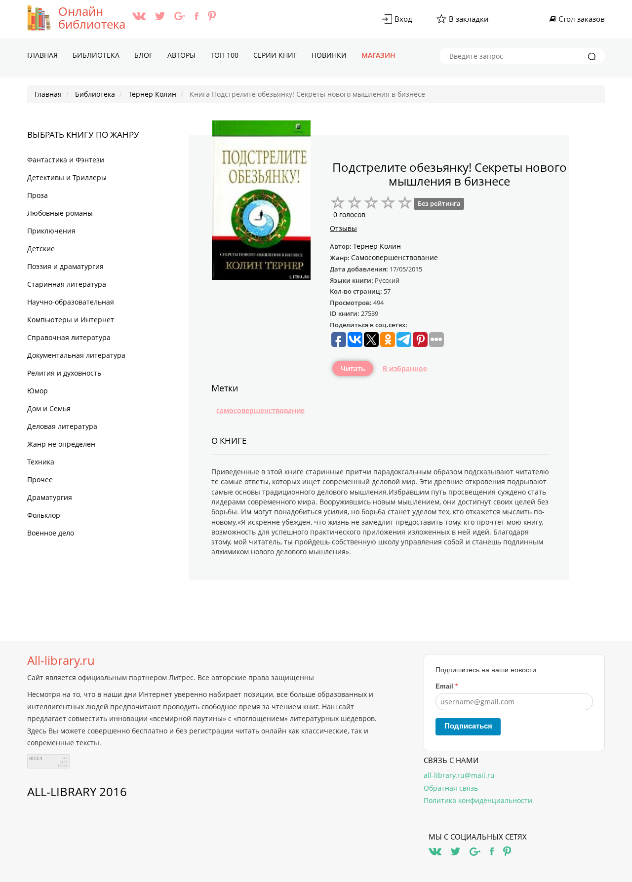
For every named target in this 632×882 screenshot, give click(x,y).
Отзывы (343, 228)
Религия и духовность (64, 373)
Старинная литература (66, 284)
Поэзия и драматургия (65, 266)
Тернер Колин (377, 246)
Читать (353, 368)
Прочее (40, 479)
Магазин (378, 55)
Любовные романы (60, 213)
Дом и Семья (49, 408)
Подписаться (468, 726)
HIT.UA (35, 758)
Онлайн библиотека (91, 18)
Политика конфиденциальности (478, 800)
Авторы (181, 55)
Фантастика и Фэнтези (65, 159)
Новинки (329, 55)
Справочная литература (69, 337)
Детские (41, 248)
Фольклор (43, 515)
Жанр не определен (61, 444)
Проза (37, 195)
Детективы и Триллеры (67, 177)
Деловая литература (62, 426)
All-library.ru (61, 660)
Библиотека (96, 55)
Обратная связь (451, 788)
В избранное (405, 368)
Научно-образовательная (70, 302)
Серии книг (275, 55)
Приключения (51, 230)
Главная (42, 55)
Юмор (37, 390)
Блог (143, 55)
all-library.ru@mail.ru (459, 775)
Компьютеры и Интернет (70, 319)
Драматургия (49, 497)
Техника (40, 461)
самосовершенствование (260, 410)
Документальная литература (76, 355)
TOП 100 (224, 55)
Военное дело (50, 532)
